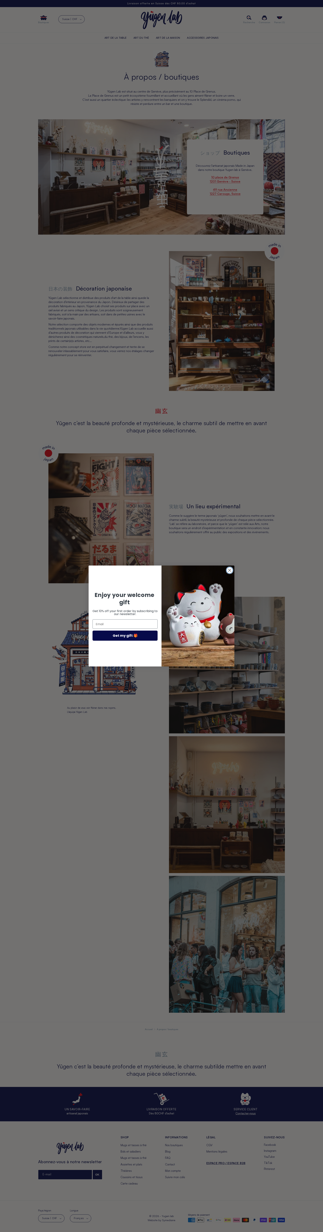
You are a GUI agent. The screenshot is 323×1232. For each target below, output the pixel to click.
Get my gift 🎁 (125, 635)
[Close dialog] (229, 570)
